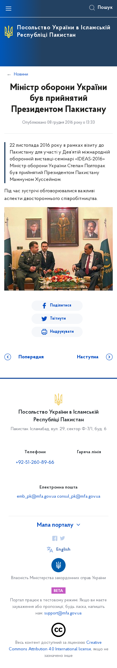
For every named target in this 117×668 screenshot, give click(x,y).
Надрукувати (62, 332)
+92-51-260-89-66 (35, 462)
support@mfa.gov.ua (63, 613)
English (63, 549)
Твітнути (58, 318)
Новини (21, 74)
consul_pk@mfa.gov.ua (78, 496)
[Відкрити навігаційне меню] (8, 8)
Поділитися (60, 305)
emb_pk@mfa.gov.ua (36, 496)
